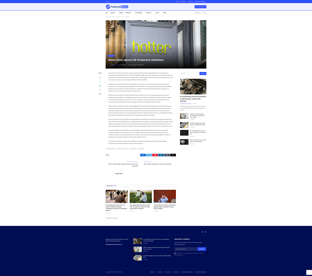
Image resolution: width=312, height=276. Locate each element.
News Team (116, 64)
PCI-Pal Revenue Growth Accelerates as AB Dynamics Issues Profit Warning (193, 99)
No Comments (133, 64)
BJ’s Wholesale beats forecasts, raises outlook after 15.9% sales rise (198, 132)
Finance (112, 12)
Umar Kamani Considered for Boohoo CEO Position (158, 164)
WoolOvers (141, 148)
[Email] (100, 94)
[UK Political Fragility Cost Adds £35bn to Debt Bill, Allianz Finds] (184, 125)
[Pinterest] (100, 89)
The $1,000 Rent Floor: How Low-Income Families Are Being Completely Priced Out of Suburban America (116, 207)
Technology (138, 12)
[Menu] (106, 12)
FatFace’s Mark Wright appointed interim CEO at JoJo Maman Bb (123, 165)
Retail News (111, 55)
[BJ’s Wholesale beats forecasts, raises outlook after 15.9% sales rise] (184, 133)
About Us (183, 1)
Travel (157, 12)
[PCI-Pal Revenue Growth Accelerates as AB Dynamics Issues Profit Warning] (193, 86)
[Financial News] (117, 6)
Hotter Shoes (133, 148)
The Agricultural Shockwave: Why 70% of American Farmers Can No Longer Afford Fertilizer (140, 207)
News (164, 12)
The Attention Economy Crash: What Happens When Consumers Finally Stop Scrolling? (165, 207)
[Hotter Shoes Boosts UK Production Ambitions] (156, 44)
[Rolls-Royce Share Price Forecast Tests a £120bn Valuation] (184, 142)
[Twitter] (100, 81)
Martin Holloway (186, 103)
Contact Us (190, 1)
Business (128, 12)
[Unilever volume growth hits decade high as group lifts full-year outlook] (184, 116)
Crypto (121, 12)
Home (177, 1)
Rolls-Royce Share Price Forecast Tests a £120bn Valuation (198, 141)
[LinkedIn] (100, 85)
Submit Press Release (200, 1)
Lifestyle (148, 12)
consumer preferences (122, 148)
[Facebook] (100, 77)
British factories (110, 148)
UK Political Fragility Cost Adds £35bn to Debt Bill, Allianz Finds (197, 124)
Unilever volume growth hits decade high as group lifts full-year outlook (197, 115)
